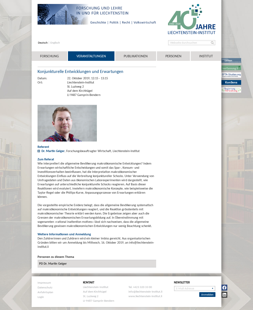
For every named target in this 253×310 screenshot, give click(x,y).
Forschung (49, 56)
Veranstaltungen (91, 56)
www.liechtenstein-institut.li (145, 296)
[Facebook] (224, 288)
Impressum (44, 282)
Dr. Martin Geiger (53, 151)
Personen (173, 56)
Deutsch (43, 42)
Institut (206, 56)
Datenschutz (45, 287)
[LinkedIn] (224, 295)
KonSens (231, 82)
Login (41, 297)
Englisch (55, 42)
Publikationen (136, 56)
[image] (191, 19)
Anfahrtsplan (45, 292)
